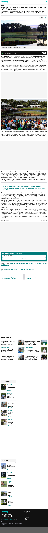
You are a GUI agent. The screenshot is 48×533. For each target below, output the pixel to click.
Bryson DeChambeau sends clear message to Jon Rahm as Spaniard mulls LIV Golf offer (11, 467)
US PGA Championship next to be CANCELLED (32, 278)
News (9, 402)
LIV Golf (26, 355)
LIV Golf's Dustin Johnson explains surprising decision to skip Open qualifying (11, 414)
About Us (26, 512)
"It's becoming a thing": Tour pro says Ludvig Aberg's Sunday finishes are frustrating (8, 350)
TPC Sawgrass (22, 269)
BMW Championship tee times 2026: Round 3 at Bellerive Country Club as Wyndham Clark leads (11, 475)
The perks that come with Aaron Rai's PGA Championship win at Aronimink (7, 358)
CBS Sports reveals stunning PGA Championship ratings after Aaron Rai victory (32, 343)
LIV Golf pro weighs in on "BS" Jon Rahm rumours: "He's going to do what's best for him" (11, 422)
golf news (8, 269)
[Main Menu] (46, 2)
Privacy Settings (27, 517)
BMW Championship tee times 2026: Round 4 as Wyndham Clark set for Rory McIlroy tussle (11, 387)
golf (5, 269)
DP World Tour (10, 482)
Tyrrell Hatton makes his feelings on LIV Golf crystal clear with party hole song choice (11, 494)
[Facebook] (2, 516)
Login (25, 518)
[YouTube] (12, 516)
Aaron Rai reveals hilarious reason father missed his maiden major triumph (23, 186)
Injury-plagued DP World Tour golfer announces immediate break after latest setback (11, 485)
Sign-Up (25, 519)
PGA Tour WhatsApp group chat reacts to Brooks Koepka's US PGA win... (11, 278)
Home (2, 5)
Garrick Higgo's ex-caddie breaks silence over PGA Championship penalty (8, 343)
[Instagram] (5, 516)
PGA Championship (30, 269)
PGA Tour (9, 384)
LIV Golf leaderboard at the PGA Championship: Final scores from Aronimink (31, 358)
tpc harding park (14, 269)
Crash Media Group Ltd (8, 519)
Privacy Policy (23, 260)
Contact (25, 513)
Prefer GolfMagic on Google (11, 52)
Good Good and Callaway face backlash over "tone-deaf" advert (11, 405)
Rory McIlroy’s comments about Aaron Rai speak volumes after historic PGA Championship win (31, 350)
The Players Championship (7, 270)
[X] (8, 516)
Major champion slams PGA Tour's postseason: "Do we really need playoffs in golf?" (11, 503)
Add (44, 52)
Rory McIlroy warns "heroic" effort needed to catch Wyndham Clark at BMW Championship (11, 396)
